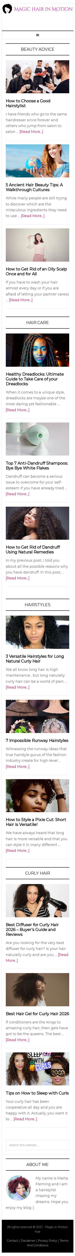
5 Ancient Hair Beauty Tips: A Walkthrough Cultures (34, 187)
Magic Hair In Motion (37, 14)
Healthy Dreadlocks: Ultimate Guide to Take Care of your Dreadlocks (35, 379)
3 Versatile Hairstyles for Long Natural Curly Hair (35, 659)
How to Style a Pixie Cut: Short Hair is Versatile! (36, 822)
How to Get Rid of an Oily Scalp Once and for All (36, 271)
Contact (12, 1241)
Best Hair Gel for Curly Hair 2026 (37, 1013)
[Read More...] (31, 131)
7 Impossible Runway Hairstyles (37, 740)
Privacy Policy (47, 1241)
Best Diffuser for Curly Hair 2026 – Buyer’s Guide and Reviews (32, 929)
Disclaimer (28, 1241)
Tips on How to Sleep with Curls (37, 1093)
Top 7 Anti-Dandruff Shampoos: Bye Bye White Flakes (37, 465)
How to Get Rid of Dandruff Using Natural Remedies (33, 549)
